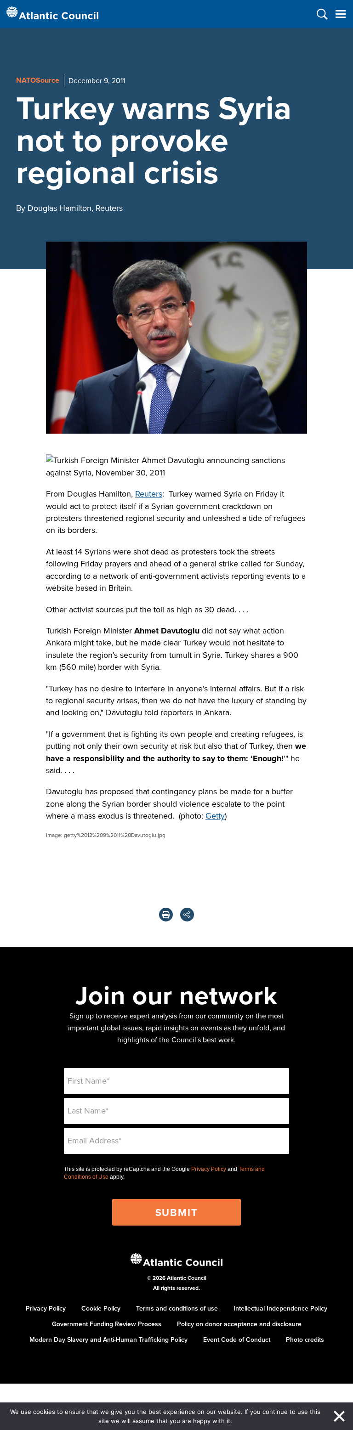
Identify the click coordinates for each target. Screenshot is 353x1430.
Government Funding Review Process (106, 1323)
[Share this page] (187, 914)
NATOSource (37, 80)
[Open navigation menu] (340, 14)
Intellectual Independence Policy (280, 1308)
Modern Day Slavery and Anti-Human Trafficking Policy (108, 1339)
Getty (215, 815)
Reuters (148, 493)
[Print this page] (166, 914)
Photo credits (305, 1339)
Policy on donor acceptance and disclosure (239, 1323)
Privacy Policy (208, 1169)
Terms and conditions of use (177, 1308)
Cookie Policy (100, 1308)
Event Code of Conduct (236, 1339)
